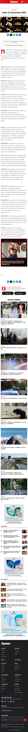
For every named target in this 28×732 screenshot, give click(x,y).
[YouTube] (11, 701)
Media (16, 654)
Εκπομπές (17, 677)
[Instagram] (5, 701)
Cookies (22, 726)
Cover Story (3, 656)
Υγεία (2, 667)
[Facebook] (8, 35)
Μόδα (2, 671)
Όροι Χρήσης (17, 690)
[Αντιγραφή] (20, 35)
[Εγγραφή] (25, 720)
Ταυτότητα (17, 686)
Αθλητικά (3, 677)
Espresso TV (18, 674)
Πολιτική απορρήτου (19, 692)
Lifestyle (3, 663)
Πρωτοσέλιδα (4, 674)
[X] (8, 701)
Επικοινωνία (17, 688)
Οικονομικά (3, 679)
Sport (2, 659)
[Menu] (2, 2)
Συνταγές (3, 669)
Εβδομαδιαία (17, 667)
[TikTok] (14, 701)
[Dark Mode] (22, 2)
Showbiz (17, 648)
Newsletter (3, 688)
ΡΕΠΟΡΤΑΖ (14, 10)
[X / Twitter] (11, 35)
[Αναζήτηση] (26, 2)
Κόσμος (2, 654)
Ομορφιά (3, 665)
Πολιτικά (3, 681)
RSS (2, 690)
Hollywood (17, 652)
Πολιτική (3, 652)
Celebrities (17, 650)
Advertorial (3, 686)
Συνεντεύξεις (17, 679)
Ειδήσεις (3, 648)
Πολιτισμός (18, 659)
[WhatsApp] (14, 35)
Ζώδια (16, 663)
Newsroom (14, 15)
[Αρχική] (6, 643)
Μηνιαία (16, 669)
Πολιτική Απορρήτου (15, 726)
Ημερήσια (17, 665)
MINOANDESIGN (16, 730)
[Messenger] (17, 35)
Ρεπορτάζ (3, 650)
